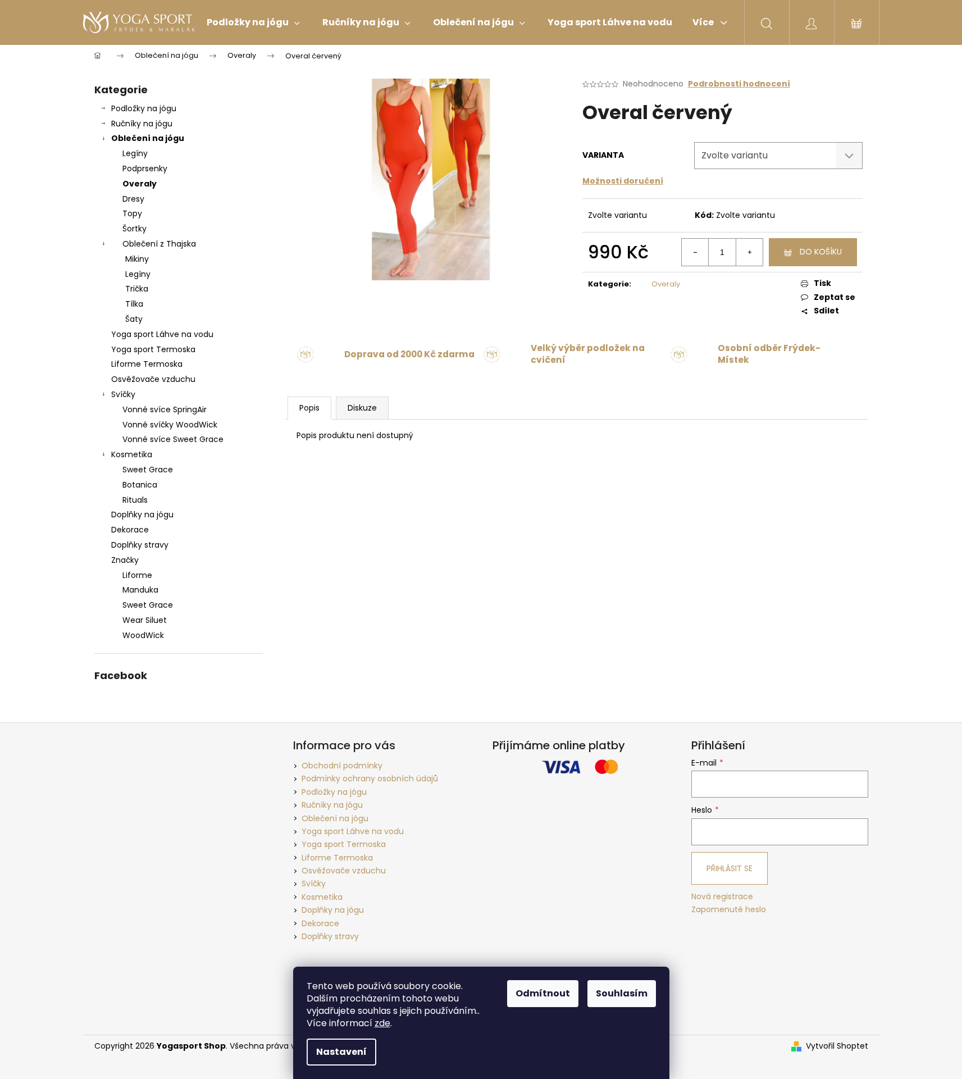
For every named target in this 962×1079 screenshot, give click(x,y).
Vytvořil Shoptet (837, 1046)
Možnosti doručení (622, 180)
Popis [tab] (309, 407)
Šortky (134, 228)
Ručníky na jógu (141, 123)
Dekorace (130, 529)
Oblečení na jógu (147, 138)
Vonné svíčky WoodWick (169, 424)
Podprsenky (144, 168)
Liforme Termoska (147, 364)
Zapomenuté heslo (728, 909)
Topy (132, 213)
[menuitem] (253, 22)
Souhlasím (622, 993)
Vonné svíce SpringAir (164, 409)
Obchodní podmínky (342, 765)
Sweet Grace (147, 469)
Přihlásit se (729, 868)
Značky (125, 560)
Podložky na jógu (143, 108)
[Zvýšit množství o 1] (749, 252)
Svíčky (123, 394)
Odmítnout (543, 993)
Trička (136, 288)
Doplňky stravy (139, 544)
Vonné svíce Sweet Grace (173, 439)
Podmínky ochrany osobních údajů (370, 778)
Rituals (135, 500)
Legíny (135, 153)
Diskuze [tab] (362, 407)
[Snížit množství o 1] (695, 252)
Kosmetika (131, 454)
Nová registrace (722, 896)
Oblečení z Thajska (159, 243)
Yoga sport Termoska (153, 349)
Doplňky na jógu (142, 514)
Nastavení (341, 1051)
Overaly (139, 183)
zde (382, 1023)
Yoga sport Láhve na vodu (162, 334)
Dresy (133, 198)
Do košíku (821, 251)
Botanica (139, 484)
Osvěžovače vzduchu (153, 379)
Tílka (134, 303)
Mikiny (137, 259)
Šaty (134, 319)
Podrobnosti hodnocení (739, 84)
